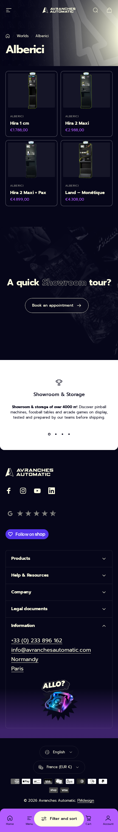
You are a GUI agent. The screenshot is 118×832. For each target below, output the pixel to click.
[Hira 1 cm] (31, 90)
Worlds (23, 36)
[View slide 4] (69, 434)
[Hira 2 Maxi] (86, 90)
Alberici (17, 116)
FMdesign (85, 800)
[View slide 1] (49, 434)
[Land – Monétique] (86, 159)
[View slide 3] (62, 434)
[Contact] (59, 700)
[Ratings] (31, 513)
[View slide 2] (55, 434)
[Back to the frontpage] (7, 36)
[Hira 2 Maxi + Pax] (31, 159)
